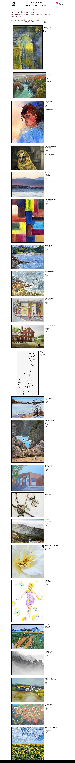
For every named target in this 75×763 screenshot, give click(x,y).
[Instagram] (57, 3)
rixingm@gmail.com (45, 22)
